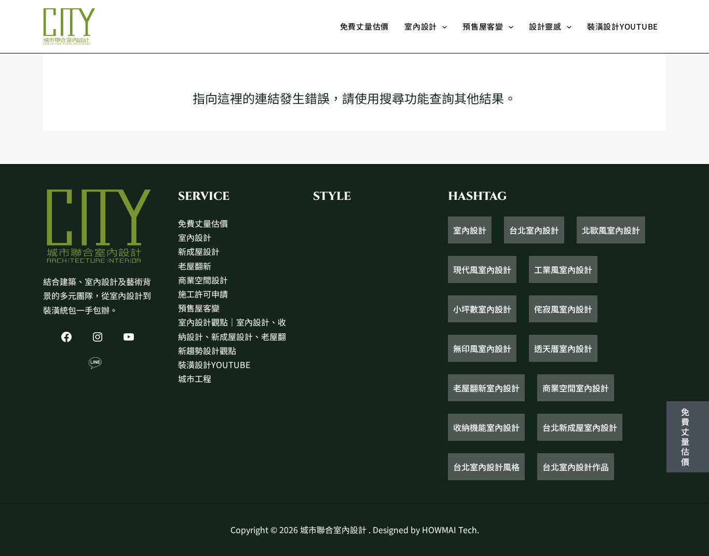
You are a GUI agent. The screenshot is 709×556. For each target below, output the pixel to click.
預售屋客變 (482, 26)
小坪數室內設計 (482, 309)
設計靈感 (545, 26)
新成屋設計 (199, 251)
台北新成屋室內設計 (579, 427)
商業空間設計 (203, 280)
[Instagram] (97, 337)
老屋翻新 (194, 266)
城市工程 (194, 378)
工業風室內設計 (563, 269)
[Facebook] (66, 337)
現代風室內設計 (482, 269)
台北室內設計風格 (486, 466)
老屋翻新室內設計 (486, 388)
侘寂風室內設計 (563, 309)
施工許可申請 (203, 294)
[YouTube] (128, 337)
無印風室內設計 (482, 348)
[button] (442, 26)
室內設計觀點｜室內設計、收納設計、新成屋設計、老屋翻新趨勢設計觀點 (232, 336)
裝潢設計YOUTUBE (622, 26)
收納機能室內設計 (486, 427)
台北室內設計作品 (575, 466)
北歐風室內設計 (611, 230)
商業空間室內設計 (575, 388)
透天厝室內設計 (563, 348)
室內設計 (420, 26)
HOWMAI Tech (449, 529)
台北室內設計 (534, 230)
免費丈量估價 (364, 26)
